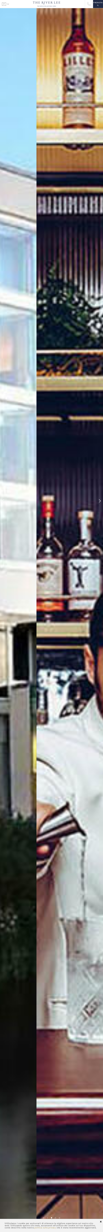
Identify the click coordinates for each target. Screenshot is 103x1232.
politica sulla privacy (45, 1227)
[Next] (99, 501)
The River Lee (46, 4)
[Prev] (3, 501)
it (4, 4)
